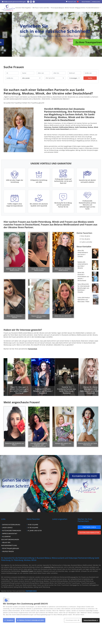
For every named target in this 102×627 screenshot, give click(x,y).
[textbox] (55, 78)
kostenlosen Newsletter (89, 533)
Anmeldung (96, 2)
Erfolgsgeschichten (80, 8)
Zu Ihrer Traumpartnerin (78, 42)
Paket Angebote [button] (26, 8)
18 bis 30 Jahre (85, 236)
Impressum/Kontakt (9, 533)
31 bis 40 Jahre (85, 239)
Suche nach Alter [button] (44, 8)
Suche (90, 78)
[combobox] (54, 78)
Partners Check (89, 527)
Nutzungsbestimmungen (11, 530)
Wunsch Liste (73, 1)
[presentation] (4, 35)
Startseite (18, 8)
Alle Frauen (35, 8)
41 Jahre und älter (86, 242)
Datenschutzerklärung (11, 525)
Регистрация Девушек (57, 8)
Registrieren (86, 2)
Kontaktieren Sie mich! (84, 476)
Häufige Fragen (8, 551)
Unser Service (7, 527)
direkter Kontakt (69, 8)
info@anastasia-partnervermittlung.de (14, 1)
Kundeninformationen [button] (92, 8)
